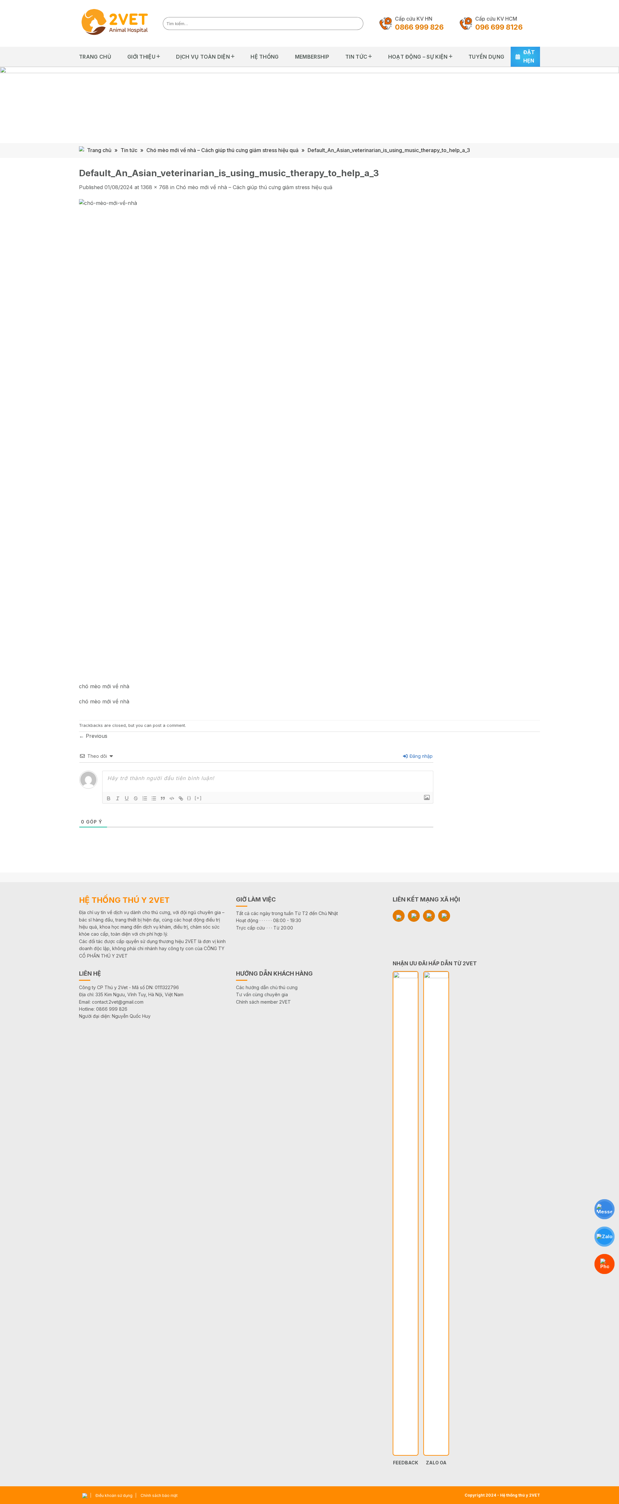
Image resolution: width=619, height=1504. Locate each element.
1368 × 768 (155, 187)
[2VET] (116, 23)
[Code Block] (171, 798)
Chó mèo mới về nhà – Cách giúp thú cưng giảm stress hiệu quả (222, 150)
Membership (312, 56)
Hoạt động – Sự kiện (418, 56)
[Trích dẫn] (162, 798)
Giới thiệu (141, 56)
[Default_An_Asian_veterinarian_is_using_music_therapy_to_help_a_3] (272, 440)
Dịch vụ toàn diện (203, 56)
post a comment (169, 725)
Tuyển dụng (486, 56)
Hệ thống (265, 56)
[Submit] (356, 23)
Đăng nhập (420, 756)
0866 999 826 (419, 27)
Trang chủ (95, 56)
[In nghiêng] (117, 798)
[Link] (180, 798)
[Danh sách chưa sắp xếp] (153, 798)
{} (189, 797)
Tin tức (356, 56)
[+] (198, 797)
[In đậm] (108, 798)
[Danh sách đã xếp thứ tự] (144, 798)
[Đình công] (135, 798)
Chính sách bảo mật (159, 1495)
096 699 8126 (499, 27)
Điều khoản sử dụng (114, 1495)
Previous (93, 736)
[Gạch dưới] (126, 798)
